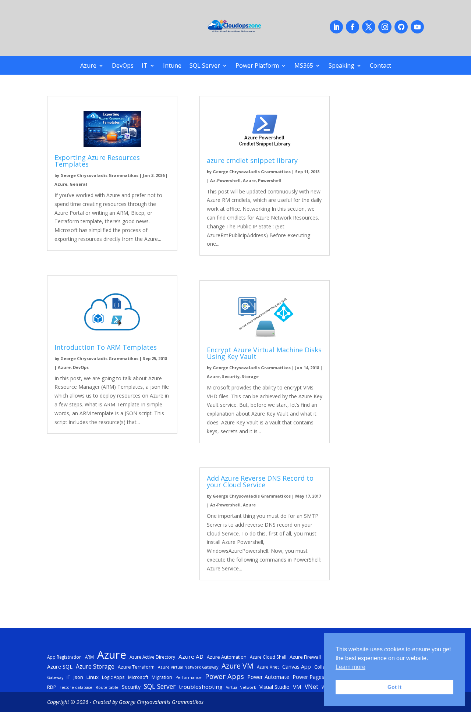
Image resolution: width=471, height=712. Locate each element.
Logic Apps (113, 677)
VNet (311, 687)
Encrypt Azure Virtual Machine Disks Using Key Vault (264, 353)
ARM (89, 657)
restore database (76, 687)
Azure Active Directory (152, 657)
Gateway (55, 677)
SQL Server (205, 66)
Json (78, 677)
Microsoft (138, 677)
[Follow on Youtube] (417, 26)
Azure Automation (227, 657)
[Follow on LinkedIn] (336, 26)
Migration (162, 677)
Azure (88, 66)
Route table (107, 687)
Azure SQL (59, 666)
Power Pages (308, 676)
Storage (250, 376)
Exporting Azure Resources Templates (97, 160)
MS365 (303, 66)
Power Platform (257, 66)
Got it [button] (394, 687)
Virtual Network (241, 687)
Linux (92, 677)
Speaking (341, 66)
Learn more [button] (350, 667)
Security (231, 376)
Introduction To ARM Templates (105, 347)
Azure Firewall (305, 657)
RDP (51, 687)
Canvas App (296, 666)
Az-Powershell (225, 180)
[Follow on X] (368, 26)
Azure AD (190, 656)
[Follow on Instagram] (385, 26)
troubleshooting (201, 686)
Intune (172, 66)
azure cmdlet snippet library (252, 160)
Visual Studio (274, 686)
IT (145, 66)
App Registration (64, 657)
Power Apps (224, 676)
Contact (380, 66)
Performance (189, 677)
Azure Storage (95, 666)
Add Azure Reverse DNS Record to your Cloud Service (260, 481)
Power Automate (268, 676)
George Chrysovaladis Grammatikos (99, 175)
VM (297, 686)
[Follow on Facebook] (352, 26)
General (78, 184)
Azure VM (238, 666)
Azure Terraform (136, 666)
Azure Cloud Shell (268, 657)
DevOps (123, 66)
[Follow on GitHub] (401, 26)
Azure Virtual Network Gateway (188, 667)
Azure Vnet (268, 667)
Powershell (269, 180)
